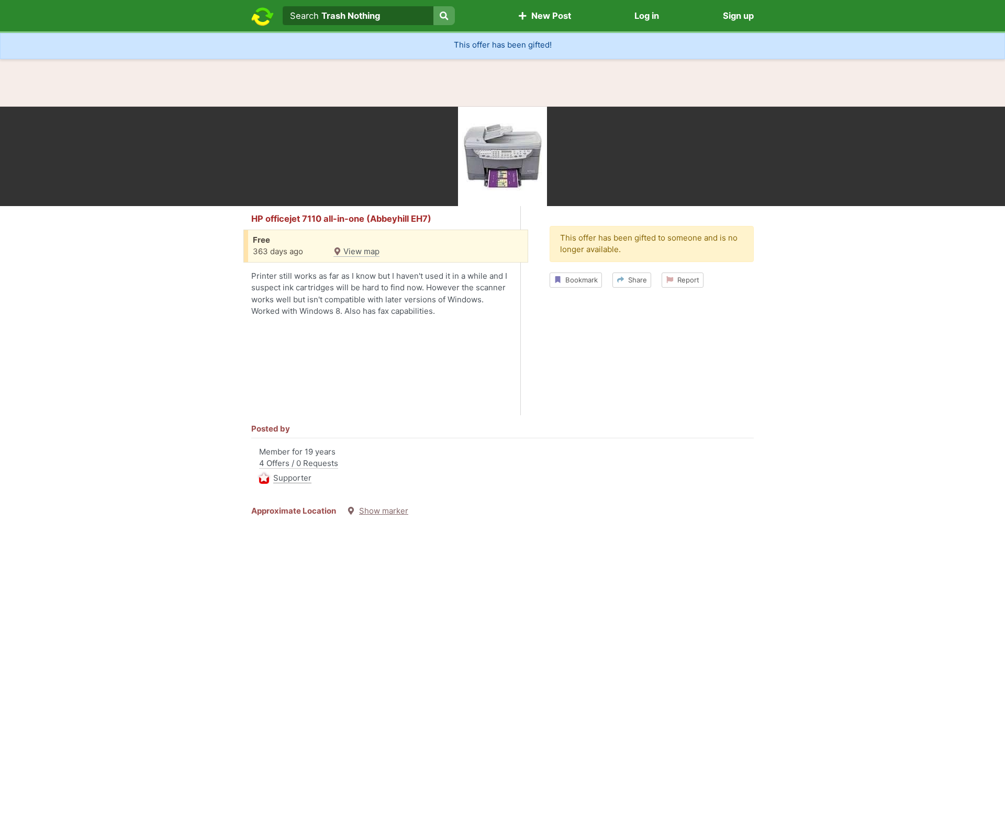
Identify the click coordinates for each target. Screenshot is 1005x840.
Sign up (738, 15)
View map (360, 251)
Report (686, 280)
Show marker (383, 511)
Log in (646, 15)
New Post (549, 15)
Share (635, 280)
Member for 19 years (298, 465)
